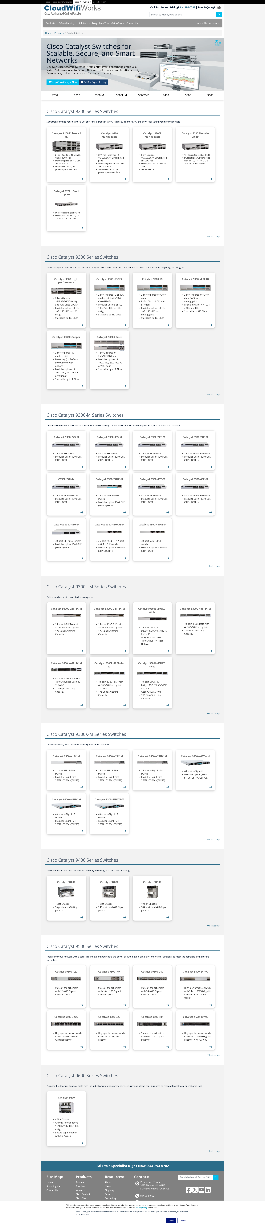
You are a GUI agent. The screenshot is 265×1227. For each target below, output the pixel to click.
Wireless (80, 1190)
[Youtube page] (201, 1191)
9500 (188, 95)
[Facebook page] (189, 1191)
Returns (109, 1194)
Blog (94, 23)
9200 (55, 95)
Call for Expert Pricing (94, 82)
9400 (166, 95)
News (108, 1186)
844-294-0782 (187, 7)
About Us (202, 23)
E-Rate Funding (67, 23)
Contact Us (132, 23)
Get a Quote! (117, 23)
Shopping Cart (54, 1186)
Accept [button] (170, 1220)
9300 (77, 95)
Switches (80, 1186)
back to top (214, 236)
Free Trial (104, 23)
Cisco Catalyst (83, 1194)
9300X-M (143, 95)
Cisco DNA (81, 1198)
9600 (210, 95)
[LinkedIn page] (208, 1191)
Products (50, 23)
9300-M (99, 95)
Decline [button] (183, 1220)
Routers (80, 1182)
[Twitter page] (195, 1191)
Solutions (83, 23)
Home (48, 33)
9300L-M (121, 95)
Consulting (110, 1198)
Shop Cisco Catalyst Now (64, 82)
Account (213, 23)
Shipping (109, 1190)
